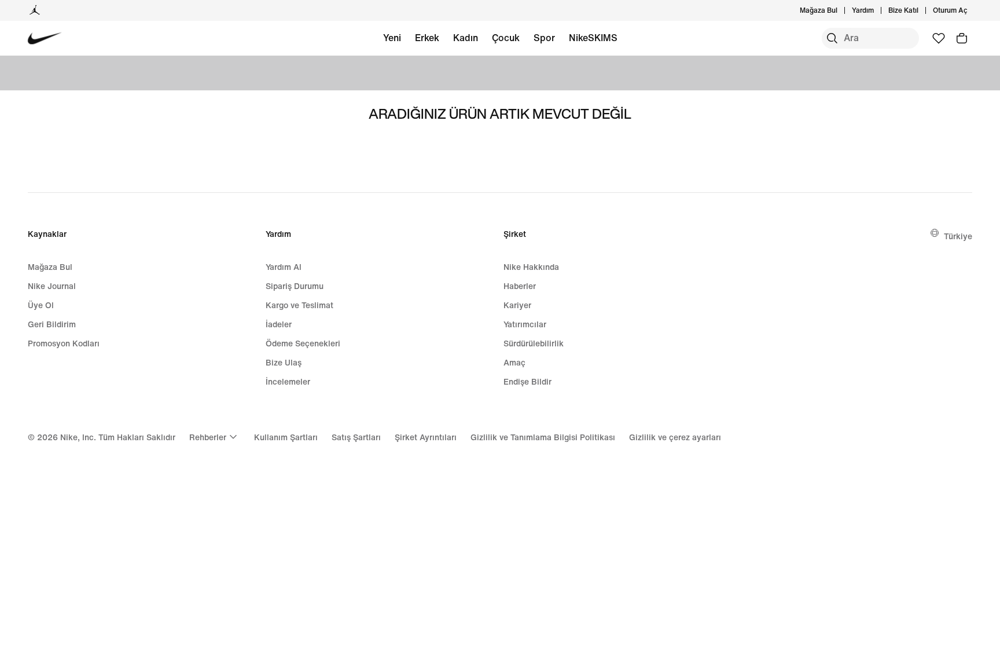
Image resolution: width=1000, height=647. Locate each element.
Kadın (465, 38)
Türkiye (958, 236)
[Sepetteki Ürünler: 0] (961, 38)
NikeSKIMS (593, 38)
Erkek (427, 38)
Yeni (392, 38)
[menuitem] (877, 10)
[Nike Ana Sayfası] (45, 38)
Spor (544, 38)
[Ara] (832, 38)
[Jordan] (35, 10)
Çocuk (506, 38)
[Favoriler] (938, 38)
